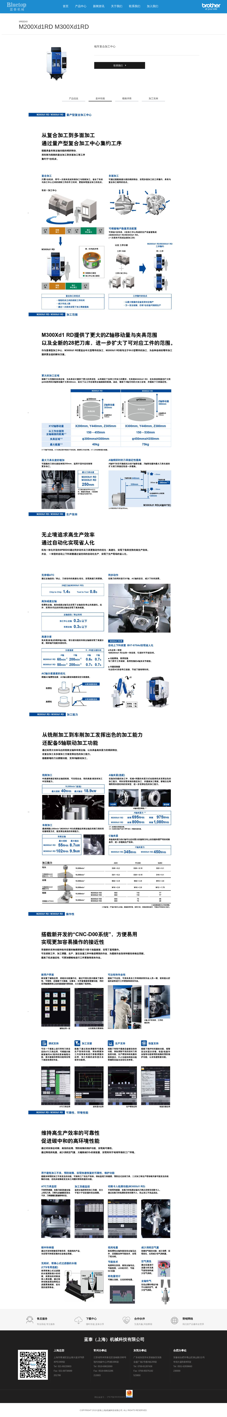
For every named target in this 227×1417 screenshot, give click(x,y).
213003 (97, 1375)
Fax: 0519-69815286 (103, 1371)
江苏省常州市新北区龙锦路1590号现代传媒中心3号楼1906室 (110, 1359)
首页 (65, 6)
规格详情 (126, 98)
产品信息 (73, 98)
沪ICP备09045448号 (116, 1397)
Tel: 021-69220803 (62, 1366)
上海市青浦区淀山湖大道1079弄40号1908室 (69, 1359)
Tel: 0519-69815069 (103, 1366)
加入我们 (152, 6)
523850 (136, 1375)
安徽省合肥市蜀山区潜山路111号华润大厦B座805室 (189, 1359)
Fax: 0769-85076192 (143, 1371)
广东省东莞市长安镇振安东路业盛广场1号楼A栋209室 (147, 1359)
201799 (57, 1375)
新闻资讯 (98, 6)
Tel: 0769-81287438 (142, 1366)
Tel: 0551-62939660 (182, 1366)
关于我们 (116, 6)
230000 (176, 1371)
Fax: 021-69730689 (63, 1371)
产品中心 (80, 6)
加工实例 (153, 98)
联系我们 (134, 6)
